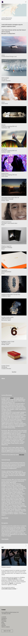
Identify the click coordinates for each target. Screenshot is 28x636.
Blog (2, 622)
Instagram (4, 618)
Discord (3, 625)
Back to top (7, 630)
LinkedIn (3, 617)
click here (21, 454)
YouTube (3, 621)
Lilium (11, 398)
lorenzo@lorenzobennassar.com (10, 612)
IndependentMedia (12, 579)
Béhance (3, 619)
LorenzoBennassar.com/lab (8, 588)
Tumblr (3, 624)
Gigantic (11, 583)
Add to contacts (5, 627)
